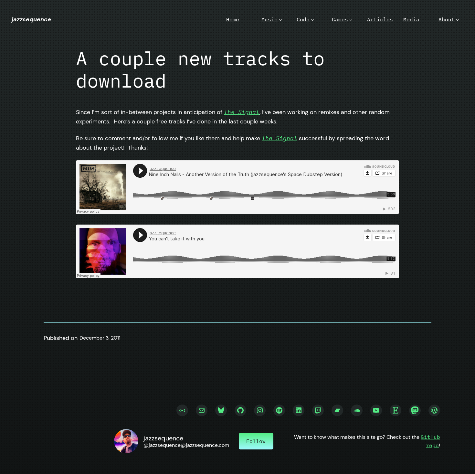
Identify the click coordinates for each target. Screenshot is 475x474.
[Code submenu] (312, 19)
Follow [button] (256, 441)
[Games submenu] (351, 19)
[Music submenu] (280, 19)
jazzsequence (31, 19)
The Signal (241, 112)
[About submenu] (457, 19)
